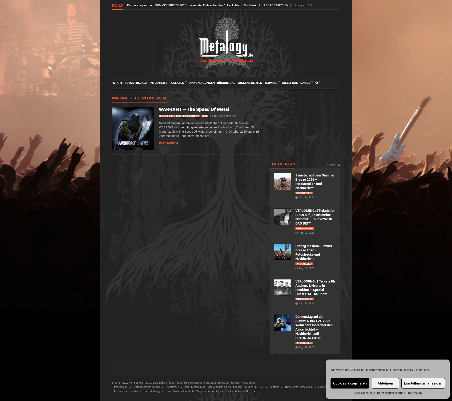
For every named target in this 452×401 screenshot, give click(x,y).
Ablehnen (385, 383)
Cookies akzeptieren (350, 383)
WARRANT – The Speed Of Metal (140, 98)
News (205, 116)
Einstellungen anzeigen (423, 383)
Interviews (158, 83)
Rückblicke (226, 83)
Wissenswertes (250, 83)
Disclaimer (172, 387)
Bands (305, 83)
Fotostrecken (136, 83)
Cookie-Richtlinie (364, 393)
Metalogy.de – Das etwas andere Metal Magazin (177, 391)
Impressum (415, 393)
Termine (271, 83)
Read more (167, 143)
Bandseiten (136, 391)
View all (331, 165)
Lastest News (282, 164)
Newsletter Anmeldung (298, 387)
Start (117, 83)
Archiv (215, 391)
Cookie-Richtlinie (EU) (238, 391)
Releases (177, 83)
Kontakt (274, 387)
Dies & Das (290, 83)
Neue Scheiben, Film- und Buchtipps (179, 116)
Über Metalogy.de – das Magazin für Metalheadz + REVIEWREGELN (224, 387)
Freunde (119, 391)
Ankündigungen (202, 83)
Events (322, 387)
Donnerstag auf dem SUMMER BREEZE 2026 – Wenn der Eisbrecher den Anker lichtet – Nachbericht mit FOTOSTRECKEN (208, 5)
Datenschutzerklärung (391, 393)
